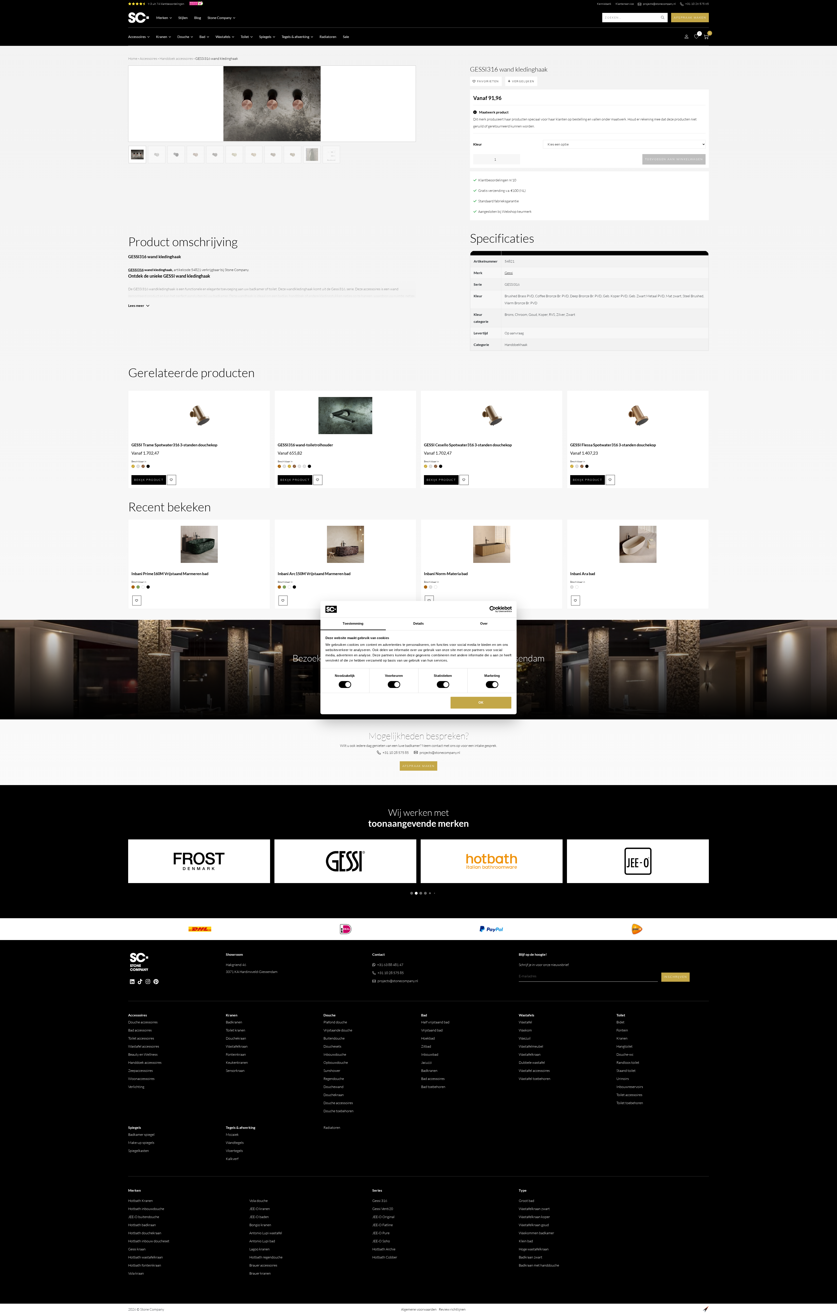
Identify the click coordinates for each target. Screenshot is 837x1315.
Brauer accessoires (263, 1265)
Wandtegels (235, 1142)
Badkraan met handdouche (539, 1265)
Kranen (622, 1038)
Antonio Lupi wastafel (265, 1233)
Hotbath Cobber (384, 1257)
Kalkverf (232, 1159)
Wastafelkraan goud (534, 1225)
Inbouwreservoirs (629, 1087)
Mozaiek (232, 1134)
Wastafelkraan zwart (534, 1209)
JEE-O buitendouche (143, 1217)
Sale (346, 36)
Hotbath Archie (383, 1249)
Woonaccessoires (141, 1078)
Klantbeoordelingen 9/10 (497, 180)
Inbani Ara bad (582, 573)
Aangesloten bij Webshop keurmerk (505, 211)
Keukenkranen (237, 1062)
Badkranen (234, 1022)
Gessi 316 (379, 1200)
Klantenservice (625, 3)
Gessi (509, 273)
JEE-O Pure (381, 1233)
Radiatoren (328, 36)
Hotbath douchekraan (144, 1233)
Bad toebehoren (433, 1087)
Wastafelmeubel (531, 1046)
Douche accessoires (143, 1022)
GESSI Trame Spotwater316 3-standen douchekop (174, 445)
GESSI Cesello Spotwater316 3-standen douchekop (468, 445)
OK (480, 703)
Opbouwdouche (335, 1062)
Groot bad (526, 1200)
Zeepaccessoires (140, 1070)
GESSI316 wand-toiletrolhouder (305, 445)
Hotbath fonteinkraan (144, 1265)
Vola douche (258, 1200)
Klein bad (526, 1241)
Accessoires (148, 58)
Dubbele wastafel (532, 1062)
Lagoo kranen (259, 1249)
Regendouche (333, 1078)
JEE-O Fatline (382, 1225)
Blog (197, 17)
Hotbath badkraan (142, 1225)
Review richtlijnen (452, 1309)
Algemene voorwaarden (419, 1309)
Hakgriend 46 (251, 968)
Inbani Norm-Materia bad (446, 573)
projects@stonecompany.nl (659, 3)
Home (132, 58)
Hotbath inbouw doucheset (148, 1241)
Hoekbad (428, 1038)
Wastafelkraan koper (534, 1217)
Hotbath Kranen (140, 1200)
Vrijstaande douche (337, 1030)
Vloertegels (234, 1150)
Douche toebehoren (338, 1111)
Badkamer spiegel (141, 1134)
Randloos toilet (627, 1062)
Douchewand (333, 1087)
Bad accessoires (140, 1030)
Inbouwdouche (334, 1054)
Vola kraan (136, 1273)
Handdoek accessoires (176, 58)
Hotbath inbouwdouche (146, 1209)
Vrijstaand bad (432, 1030)
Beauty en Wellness (143, 1054)
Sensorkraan (235, 1070)
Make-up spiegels (141, 1142)
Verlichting (136, 1087)
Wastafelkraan (237, 1046)
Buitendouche (334, 1038)
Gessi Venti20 (382, 1209)
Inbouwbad (429, 1054)
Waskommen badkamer (536, 1233)
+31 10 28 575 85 (697, 3)
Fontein (622, 1030)
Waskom (525, 1030)
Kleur (477, 144)
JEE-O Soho (381, 1241)
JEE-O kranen (259, 1209)
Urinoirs (622, 1078)
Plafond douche (335, 1022)
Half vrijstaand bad (435, 1022)
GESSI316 (136, 270)
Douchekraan (236, 1038)
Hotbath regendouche (265, 1257)
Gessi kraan (137, 1249)
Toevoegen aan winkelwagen (674, 159)
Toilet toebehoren (629, 1103)
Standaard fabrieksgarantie (498, 201)
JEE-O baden (259, 1217)
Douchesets (332, 1046)
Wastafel (525, 1022)
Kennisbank (604, 3)
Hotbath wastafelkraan (145, 1257)
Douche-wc (624, 1054)
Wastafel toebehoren (534, 1078)
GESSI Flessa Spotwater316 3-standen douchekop (613, 445)
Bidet (620, 1022)
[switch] (394, 684)
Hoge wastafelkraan (534, 1249)
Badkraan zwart (530, 1257)
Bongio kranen (260, 1225)
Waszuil (525, 1038)
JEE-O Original (383, 1217)
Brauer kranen (260, 1273)
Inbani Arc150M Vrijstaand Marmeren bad (314, 573)
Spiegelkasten (138, 1150)
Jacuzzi (426, 1062)
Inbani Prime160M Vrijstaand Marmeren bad (169, 573)
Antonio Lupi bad (262, 1241)
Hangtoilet (624, 1046)
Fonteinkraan (236, 1054)
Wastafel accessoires (143, 1046)
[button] (411, 893)
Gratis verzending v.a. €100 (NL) (502, 190)
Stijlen (183, 17)
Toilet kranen (235, 1030)
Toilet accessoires (141, 1038)
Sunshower (331, 1070)
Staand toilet (626, 1070)
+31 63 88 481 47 (390, 965)
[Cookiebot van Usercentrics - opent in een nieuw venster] (493, 609)
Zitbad (426, 1046)
